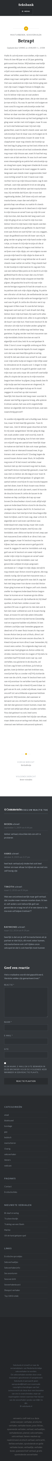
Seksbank (26, 5)
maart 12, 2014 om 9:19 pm (16, 930)
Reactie (9, 985)
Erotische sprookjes (13, 1256)
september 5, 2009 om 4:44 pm (18, 827)
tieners (7, 1160)
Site (6, 1049)
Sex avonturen (10, 1273)
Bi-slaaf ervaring (11, 1213)
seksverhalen (34, 35)
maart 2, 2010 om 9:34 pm (16, 890)
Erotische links (10, 1192)
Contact (8, 1186)
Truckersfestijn (11, 1218)
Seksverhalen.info (12, 1268)
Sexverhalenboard (12, 1284)
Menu (27, 11)
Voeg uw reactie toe (34, 810)
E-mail (8, 1035)
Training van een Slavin (14, 1224)
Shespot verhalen (12, 1290)
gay (5, 1132)
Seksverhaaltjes (11, 1262)
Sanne (22, 48)
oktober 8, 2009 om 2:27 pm (17, 857)
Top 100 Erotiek (11, 1296)
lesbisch (7, 1137)
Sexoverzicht (10, 1279)
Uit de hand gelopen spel (15, 1235)
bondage (8, 1126)
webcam (8, 1165)
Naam (8, 1022)
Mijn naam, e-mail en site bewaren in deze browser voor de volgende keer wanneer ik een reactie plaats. (25, 1069)
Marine (7, 1230)
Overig (7, 1149)
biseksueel (9, 1120)
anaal (6, 1115)
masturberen (17, 35)
